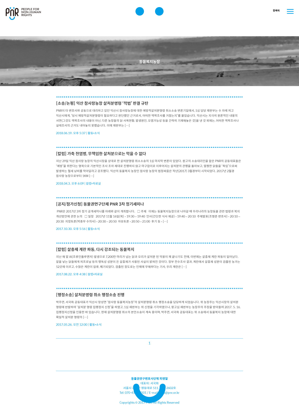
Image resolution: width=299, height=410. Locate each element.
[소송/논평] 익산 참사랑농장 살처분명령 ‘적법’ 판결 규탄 (102, 103)
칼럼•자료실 (93, 183)
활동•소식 (94, 133)
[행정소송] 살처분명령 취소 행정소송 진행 (90, 295)
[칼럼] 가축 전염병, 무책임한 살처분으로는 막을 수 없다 (101, 153)
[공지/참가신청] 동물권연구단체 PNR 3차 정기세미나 (100, 204)
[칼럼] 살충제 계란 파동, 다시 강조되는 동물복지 (95, 249)
